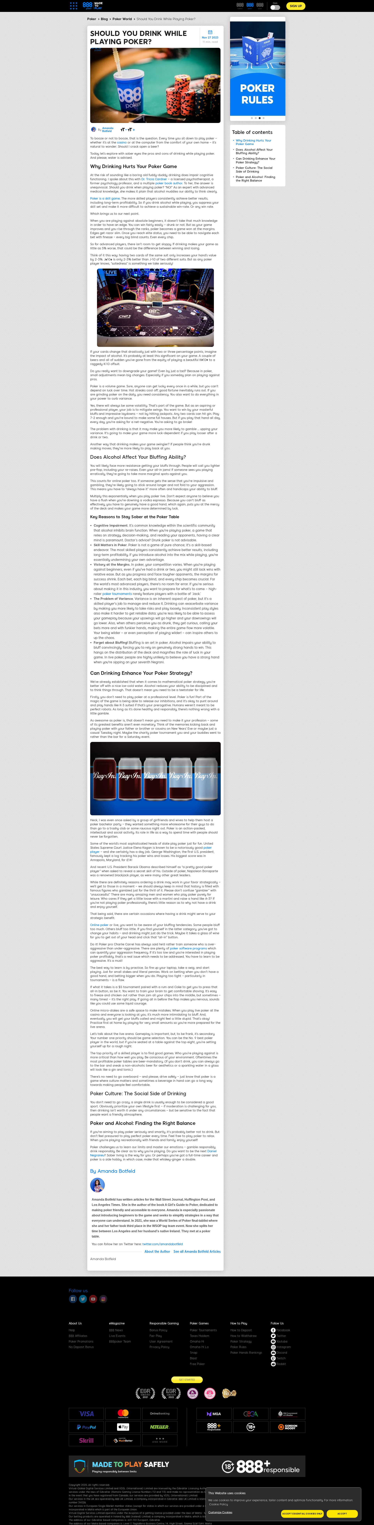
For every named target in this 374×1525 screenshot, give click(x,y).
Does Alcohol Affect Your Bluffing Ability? (254, 151)
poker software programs (188, 948)
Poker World (122, 19)
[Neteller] (159, 1427)
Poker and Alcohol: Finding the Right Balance (255, 178)
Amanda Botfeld (107, 130)
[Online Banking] (159, 1413)
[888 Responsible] (214, 1427)
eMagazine (117, 1323)
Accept (342, 1514)
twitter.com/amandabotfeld (162, 1244)
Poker (91, 19)
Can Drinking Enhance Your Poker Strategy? (255, 160)
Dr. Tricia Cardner (154, 179)
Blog (104, 19)
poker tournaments (117, 594)
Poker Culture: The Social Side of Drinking (254, 169)
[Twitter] (83, 1299)
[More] (159, 1440)
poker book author (168, 183)
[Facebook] (73, 1299)
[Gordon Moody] (287, 1427)
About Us (75, 1323)
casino (122, 142)
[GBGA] (250, 1414)
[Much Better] (123, 1440)
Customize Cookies (220, 1512)
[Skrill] (86, 1440)
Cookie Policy (218, 1504)
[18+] (251, 1427)
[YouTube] (93, 1299)
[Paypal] (86, 1427)
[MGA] (214, 1413)
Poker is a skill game (105, 198)
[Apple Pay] (123, 1427)
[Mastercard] (123, 1413)
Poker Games (199, 1323)
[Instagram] (103, 1299)
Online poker (99, 925)
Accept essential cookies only (302, 1514)
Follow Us (277, 1323)
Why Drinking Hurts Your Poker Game (253, 142)
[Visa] (86, 1413)
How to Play (238, 1323)
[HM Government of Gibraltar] (287, 1414)
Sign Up (296, 6)
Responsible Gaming (164, 1323)
